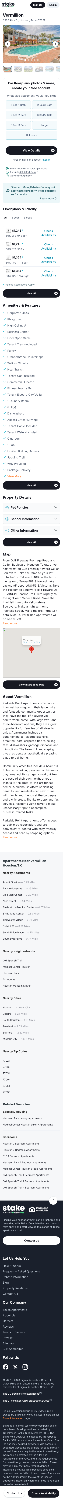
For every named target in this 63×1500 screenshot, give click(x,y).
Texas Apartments (15, 1310)
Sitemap (8, 1343)
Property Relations (15, 1288)
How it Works (12, 1266)
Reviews (8, 1326)
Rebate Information (15, 1277)
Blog (6, 1282)
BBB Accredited (13, 1349)
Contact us (31, 1240)
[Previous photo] (7, 44)
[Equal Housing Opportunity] (38, 1209)
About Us (9, 1315)
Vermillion (13, 15)
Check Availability (48, 233)
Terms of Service (14, 1332)
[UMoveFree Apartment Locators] (14, 1209)
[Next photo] (55, 44)
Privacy (8, 1337)
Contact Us (14, 1493)
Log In (53, 4)
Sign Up (37, 4)
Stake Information (13, 1418)
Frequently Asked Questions (21, 1271)
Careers (8, 1321)
